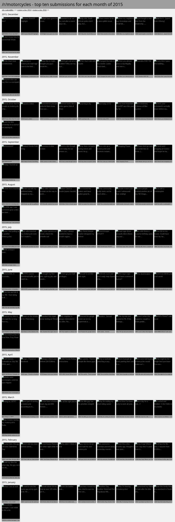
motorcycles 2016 (40, 10)
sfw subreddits (7, 10)
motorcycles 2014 (24, 10)
